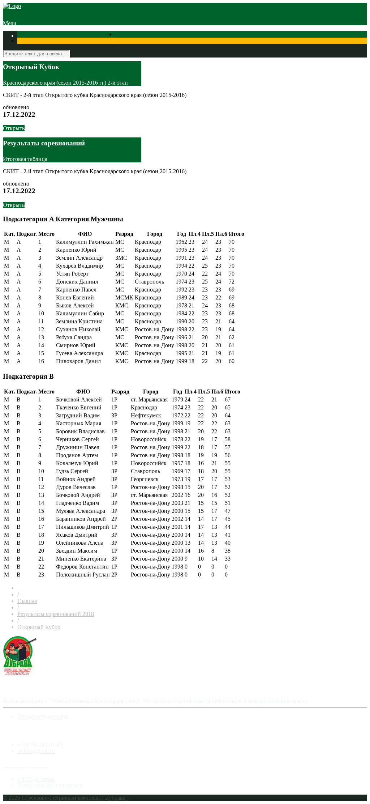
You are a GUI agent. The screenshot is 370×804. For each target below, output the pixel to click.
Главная (27, 601)
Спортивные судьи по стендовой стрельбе (314, 36)
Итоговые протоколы (44, 42)
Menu (9, 23)
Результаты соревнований (55, 36)
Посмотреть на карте (43, 716)
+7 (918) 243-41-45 (40, 744)
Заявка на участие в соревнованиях (217, 36)
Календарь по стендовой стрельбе (130, 36)
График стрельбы (93, 42)
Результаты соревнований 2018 (55, 614)
